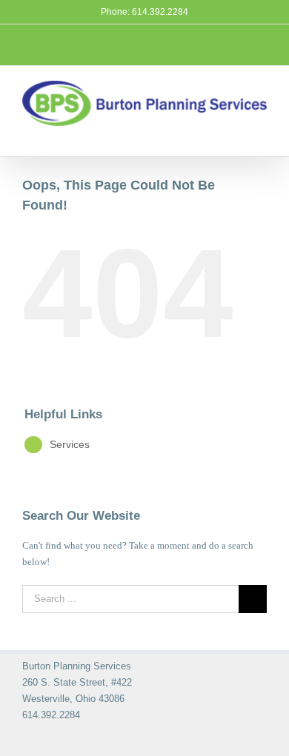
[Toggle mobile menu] (263, 133)
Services (70, 444)
